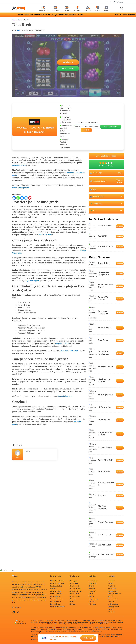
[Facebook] (14, 198)
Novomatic (92, 591)
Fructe (119, 182)
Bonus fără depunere (57, 583)
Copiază (86, 130)
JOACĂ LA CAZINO (68, 69)
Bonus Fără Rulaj (55, 591)
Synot (120, 173)
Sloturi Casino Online (56, 581)
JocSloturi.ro (34, 620)
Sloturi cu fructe (74, 586)
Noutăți (106, 10)
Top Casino (77, 10)
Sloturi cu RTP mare (75, 591)
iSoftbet (91, 586)
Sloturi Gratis (55, 10)
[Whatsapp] (18, 198)
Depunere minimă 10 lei (57, 606)
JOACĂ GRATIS (68, 62)
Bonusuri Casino (43, 10)
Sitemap (110, 609)
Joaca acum (119, 226)
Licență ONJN (112, 588)
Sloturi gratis (73, 581)
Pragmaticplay (93, 599)
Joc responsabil (112, 591)
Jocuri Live (88, 10)
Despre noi (111, 581)
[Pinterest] (29, 198)
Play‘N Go (91, 596)
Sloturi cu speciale (75, 588)
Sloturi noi (72, 599)
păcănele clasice (19, 165)
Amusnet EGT (93, 581)
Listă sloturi (111, 612)
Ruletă (71, 601)
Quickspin (92, 588)
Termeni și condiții (113, 606)
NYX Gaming (92, 604)
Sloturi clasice (73, 583)
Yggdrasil (91, 601)
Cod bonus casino (55, 601)
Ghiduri (97, 10)
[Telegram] (26, 198)
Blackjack (72, 604)
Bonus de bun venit (56, 594)
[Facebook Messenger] (22, 198)
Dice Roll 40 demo (45, 235)
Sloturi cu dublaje (74, 596)
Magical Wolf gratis (32, 280)
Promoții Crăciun (55, 604)
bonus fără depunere (20, 188)
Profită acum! (88, 638)
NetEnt (91, 594)
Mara (18, 30)
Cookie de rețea (112, 599)
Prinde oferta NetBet (110, 127)
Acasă (14, 20)
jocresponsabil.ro (113, 636)
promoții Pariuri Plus (61, 343)
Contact (110, 583)
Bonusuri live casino (56, 599)
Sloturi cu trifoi (74, 594)
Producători (66, 10)
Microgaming (93, 583)
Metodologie (111, 586)
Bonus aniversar (55, 596)
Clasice (20, 20)
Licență (109, 2)
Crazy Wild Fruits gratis (69, 351)
